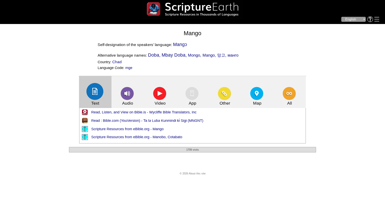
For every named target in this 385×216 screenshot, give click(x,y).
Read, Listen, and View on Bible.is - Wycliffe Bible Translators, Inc (144, 112)
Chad (117, 62)
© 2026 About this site (193, 173)
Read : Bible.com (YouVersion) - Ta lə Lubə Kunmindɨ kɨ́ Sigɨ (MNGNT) (147, 121)
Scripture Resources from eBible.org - (122, 129)
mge (128, 68)
